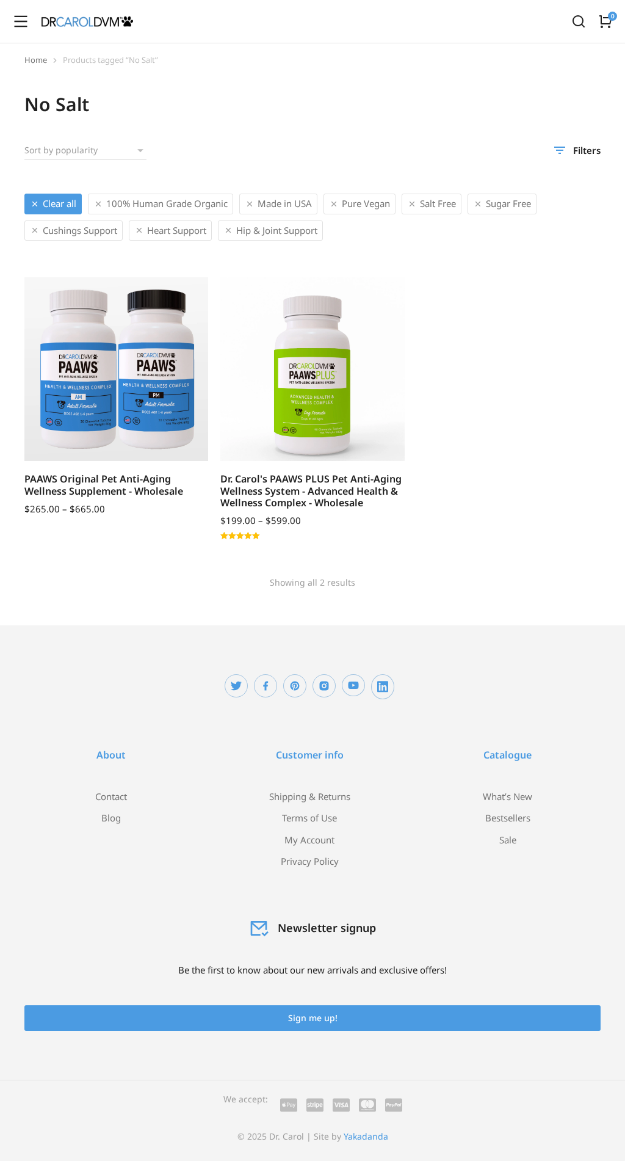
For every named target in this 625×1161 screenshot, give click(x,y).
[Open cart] (605, 21)
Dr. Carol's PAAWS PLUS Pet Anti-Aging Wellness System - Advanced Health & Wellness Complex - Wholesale (311, 490)
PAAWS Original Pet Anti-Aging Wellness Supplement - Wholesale (103, 484)
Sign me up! (313, 1018)
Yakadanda (366, 1136)
